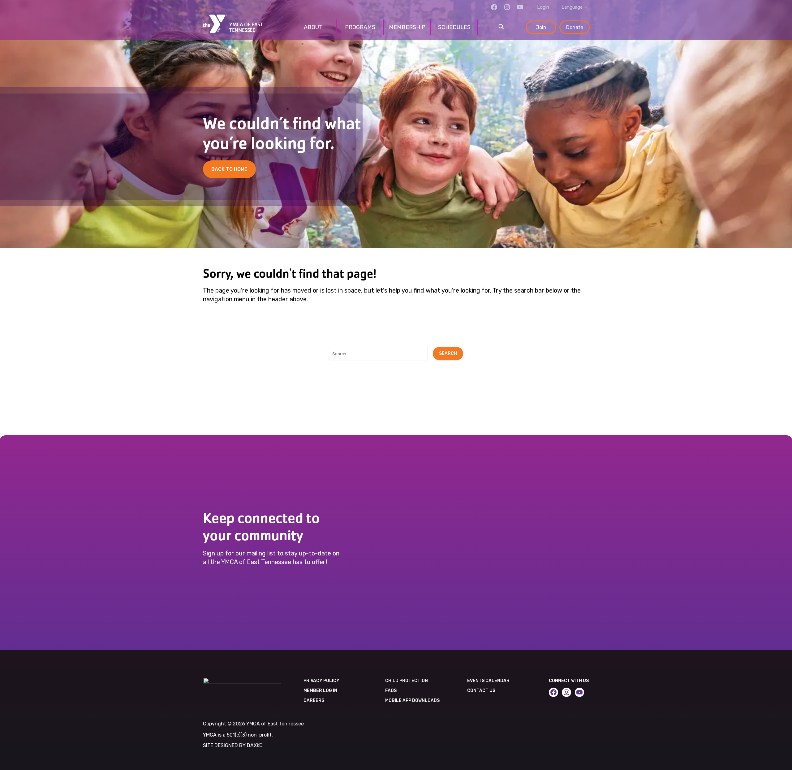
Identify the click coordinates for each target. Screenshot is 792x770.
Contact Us (481, 690)
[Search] (501, 27)
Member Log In (320, 690)
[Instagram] (507, 7)
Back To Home (229, 169)
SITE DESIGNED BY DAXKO (233, 745)
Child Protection (406, 680)
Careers (313, 700)
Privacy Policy (321, 680)
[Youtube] (520, 7)
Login (543, 7)
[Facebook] (494, 7)
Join (541, 27)
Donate (574, 27)
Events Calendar (488, 680)
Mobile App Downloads (412, 700)
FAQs (391, 690)
